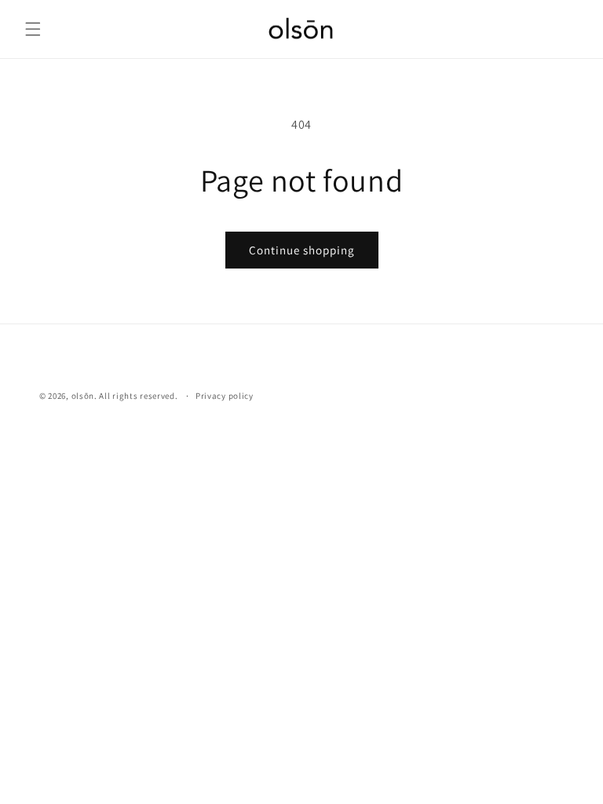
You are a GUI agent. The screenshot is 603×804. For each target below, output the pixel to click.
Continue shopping (302, 250)
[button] (33, 29)
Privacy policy (225, 395)
